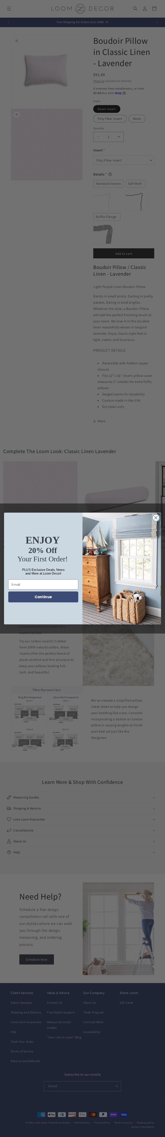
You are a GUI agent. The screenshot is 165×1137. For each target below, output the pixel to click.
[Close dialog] (155, 517)
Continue (43, 596)
